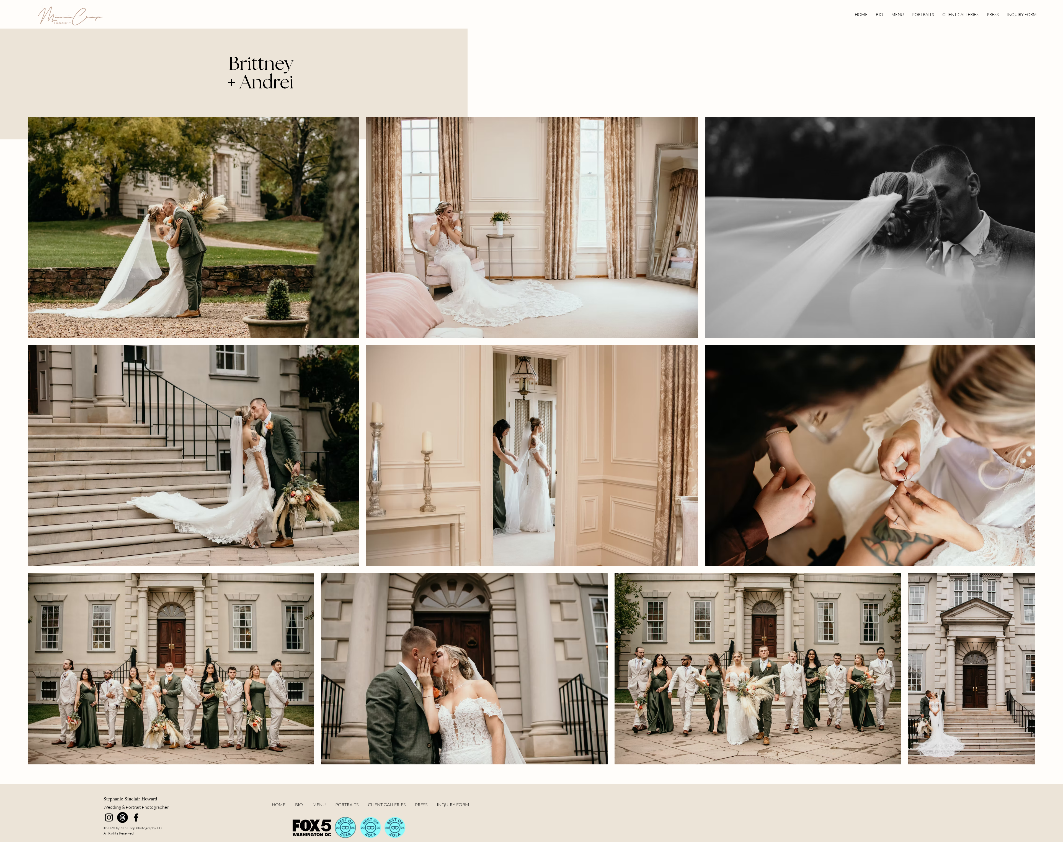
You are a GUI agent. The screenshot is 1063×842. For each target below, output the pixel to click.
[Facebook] (136, 817)
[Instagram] (109, 817)
